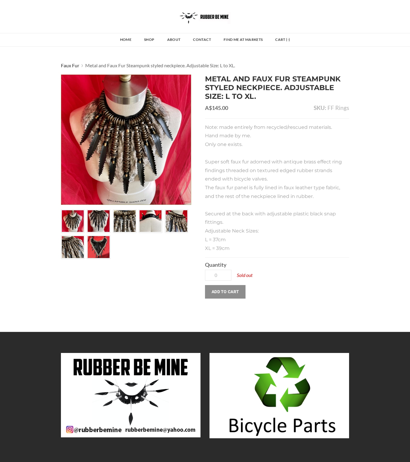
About (174, 39)
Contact (202, 39)
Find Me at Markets (243, 39)
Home (125, 39)
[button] (225, 292)
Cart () (282, 39)
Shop (149, 39)
